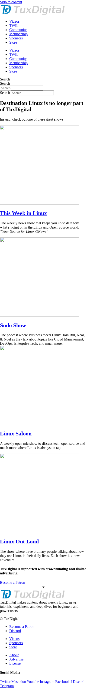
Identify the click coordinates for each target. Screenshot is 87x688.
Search (5, 79)
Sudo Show (13, 325)
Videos (14, 21)
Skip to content (11, 2)
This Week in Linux (23, 213)
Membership (18, 34)
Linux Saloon (16, 434)
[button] (43, 606)
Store (13, 42)
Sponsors (16, 38)
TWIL (14, 26)
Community (18, 30)
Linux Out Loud (19, 542)
